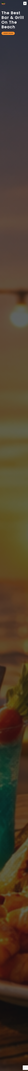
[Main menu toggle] (25, 3)
